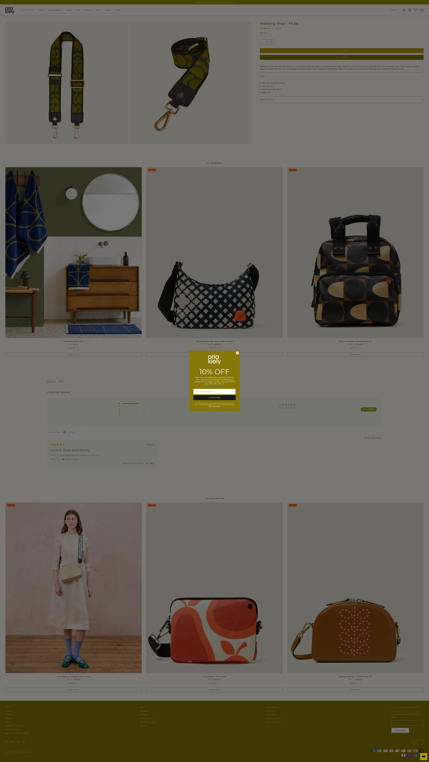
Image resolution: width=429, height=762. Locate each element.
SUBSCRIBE (214, 398)
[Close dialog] (237, 353)
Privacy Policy (216, 406)
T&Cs (210, 406)
